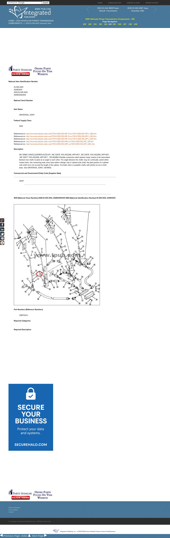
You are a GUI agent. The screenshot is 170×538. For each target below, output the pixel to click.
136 (119, 24)
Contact (11, 512)
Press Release (13, 510)
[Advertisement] (64, 46)
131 (95, 24)
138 (130, 24)
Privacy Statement (14, 507)
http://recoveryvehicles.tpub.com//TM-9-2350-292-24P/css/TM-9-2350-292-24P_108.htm (60, 142)
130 (89, 24)
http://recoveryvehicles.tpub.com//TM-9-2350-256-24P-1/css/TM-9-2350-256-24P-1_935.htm (61, 139)
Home (11, 21)
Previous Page (11, 536)
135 (114, 24)
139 (135, 24)
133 (105, 24)
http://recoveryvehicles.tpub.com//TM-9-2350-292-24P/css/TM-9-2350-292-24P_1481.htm (60, 144)
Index (24, 536)
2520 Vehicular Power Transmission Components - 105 (110, 19)
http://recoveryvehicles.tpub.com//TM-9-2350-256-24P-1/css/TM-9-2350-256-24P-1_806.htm (61, 134)
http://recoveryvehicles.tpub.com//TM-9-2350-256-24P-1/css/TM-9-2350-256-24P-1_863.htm (61, 136)
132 (100, 24)
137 (124, 24)
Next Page (38, 536)
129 (84, 24)
